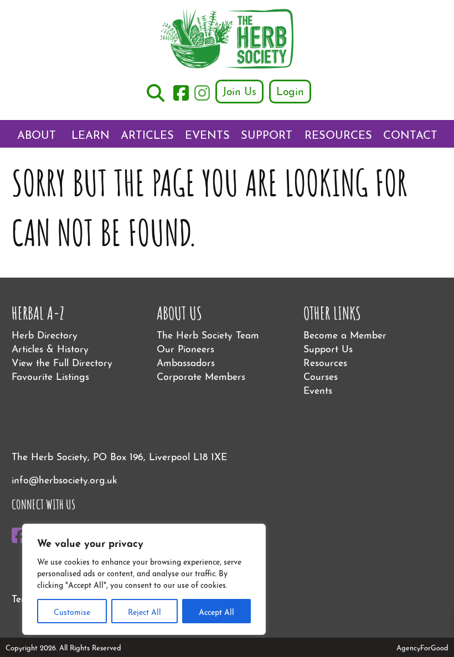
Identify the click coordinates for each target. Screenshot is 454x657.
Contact (410, 134)
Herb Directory (45, 334)
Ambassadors (186, 361)
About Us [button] (36, 137)
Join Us (239, 90)
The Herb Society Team (208, 334)
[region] (144, 579)
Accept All (216, 611)
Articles (147, 134)
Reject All (144, 611)
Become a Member (344, 334)
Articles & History (50, 347)
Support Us (266, 137)
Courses (320, 375)
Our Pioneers (185, 347)
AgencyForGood (422, 647)
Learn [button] (90, 134)
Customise (72, 611)
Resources (338, 134)
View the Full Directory (62, 361)
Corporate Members (201, 375)
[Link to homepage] (227, 39)
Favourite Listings (50, 375)
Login (290, 90)
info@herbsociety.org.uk (64, 479)
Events (207, 134)
